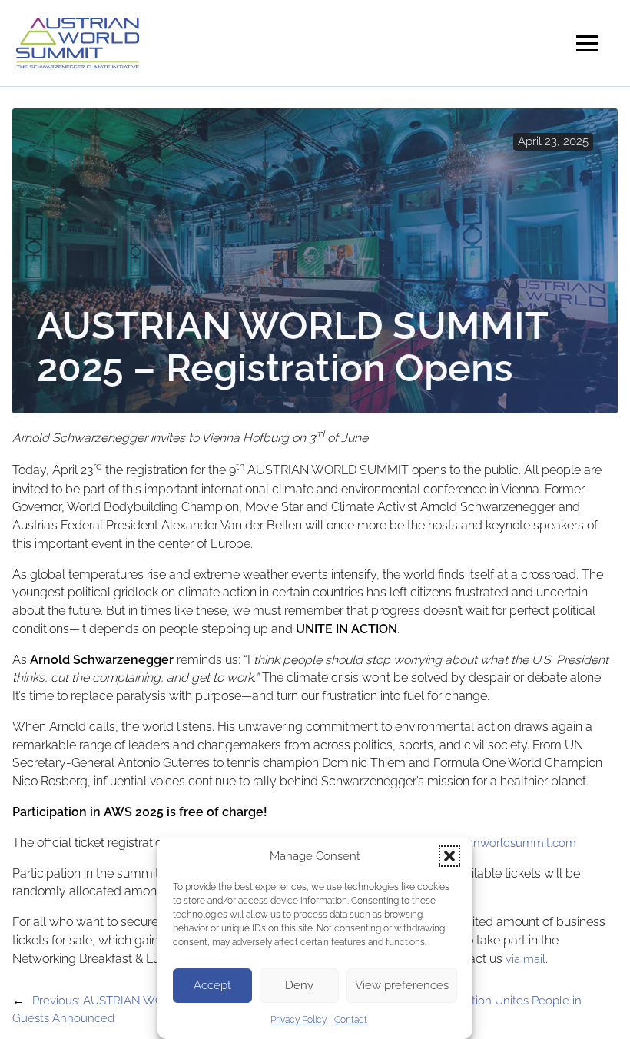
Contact (350, 1019)
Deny (299, 985)
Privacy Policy (298, 1019)
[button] (449, 856)
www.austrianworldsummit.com (493, 842)
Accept (212, 985)
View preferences (402, 985)
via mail (525, 958)
